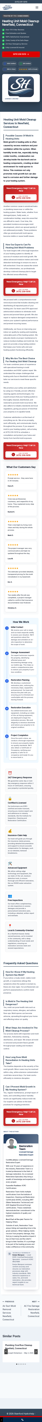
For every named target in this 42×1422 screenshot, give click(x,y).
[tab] (16, 1364)
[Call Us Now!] (22, 1419)
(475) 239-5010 (21, 2)
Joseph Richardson (14, 1353)
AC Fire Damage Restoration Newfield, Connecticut (31, 1309)
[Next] (36, 1351)
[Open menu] (36, 7)
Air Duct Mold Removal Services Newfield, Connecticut (9, 1311)
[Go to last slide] (6, 1351)
